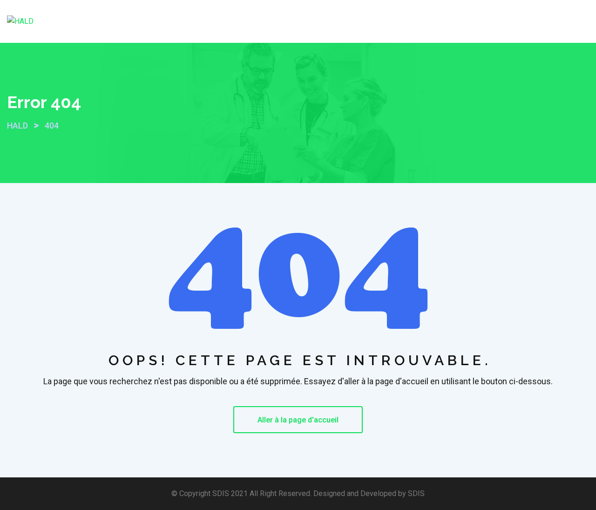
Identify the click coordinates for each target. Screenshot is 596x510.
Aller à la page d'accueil (298, 419)
